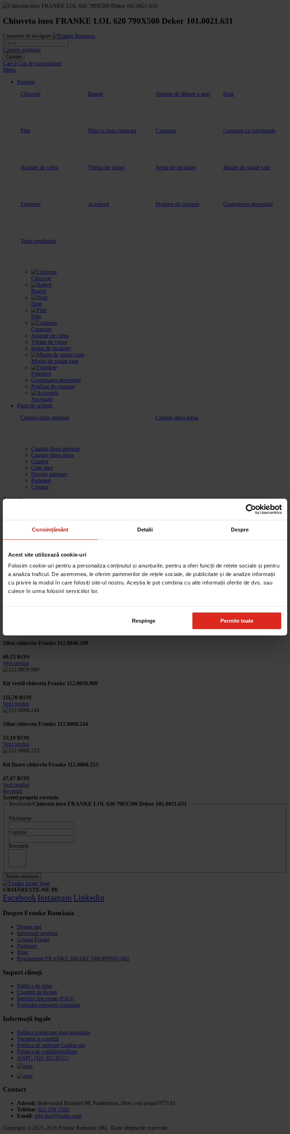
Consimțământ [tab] (50, 530)
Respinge (143, 621)
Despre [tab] (240, 530)
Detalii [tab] (145, 530)
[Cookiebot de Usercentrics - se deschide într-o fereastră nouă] (251, 509)
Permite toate (236, 621)
